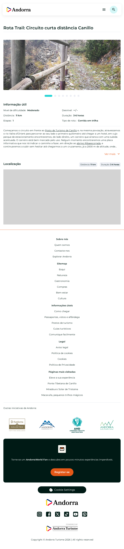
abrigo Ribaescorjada (89, 143)
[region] (62, 196)
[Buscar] (114, 10)
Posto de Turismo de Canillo (61, 130)
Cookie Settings (64, 489)
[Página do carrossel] (48, 96)
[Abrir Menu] (104, 10)
